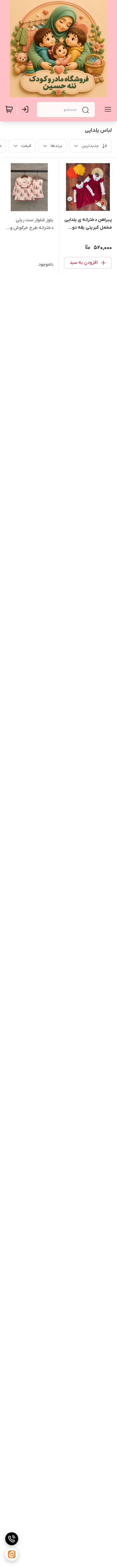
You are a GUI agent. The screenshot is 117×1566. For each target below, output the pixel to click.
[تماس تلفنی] (11, 1538)
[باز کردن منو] (106, 109)
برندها (56, 146)
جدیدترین (90, 146)
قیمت (26, 146)
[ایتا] (11, 1554)
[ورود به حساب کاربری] (26, 109)
